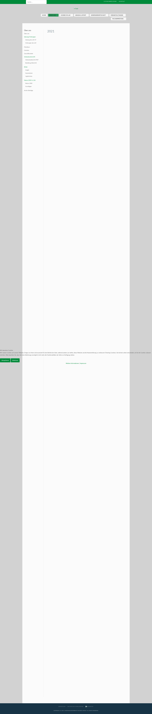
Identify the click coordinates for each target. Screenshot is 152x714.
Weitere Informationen (72, 363)
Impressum (83, 363)
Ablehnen (15, 360)
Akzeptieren (5, 360)
